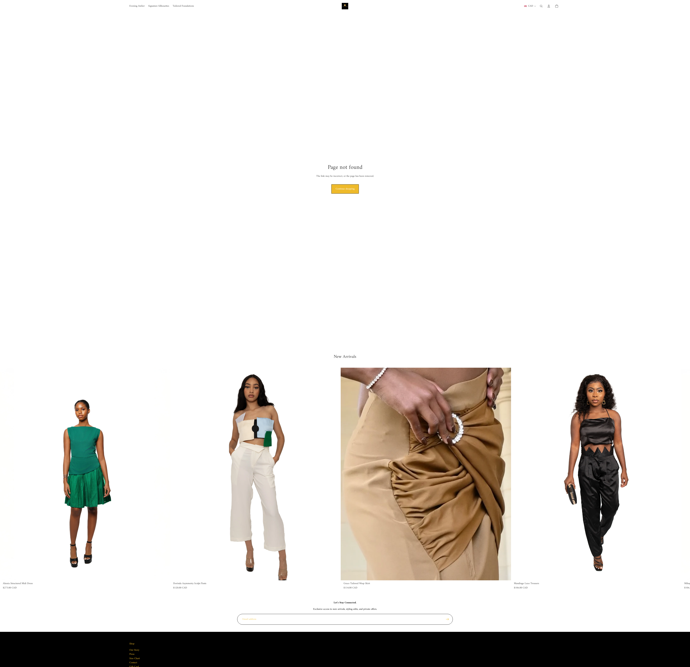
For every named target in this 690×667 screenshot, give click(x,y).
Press (131, 654)
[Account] (549, 6)
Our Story (134, 650)
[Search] (541, 6)
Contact (133, 662)
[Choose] (165, 575)
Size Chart (134, 658)
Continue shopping (345, 189)
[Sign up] (447, 619)
